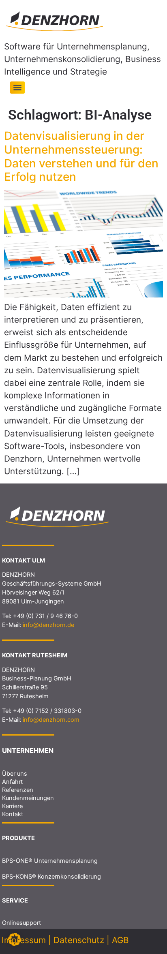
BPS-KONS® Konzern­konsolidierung (51, 876)
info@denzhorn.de (48, 625)
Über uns (14, 773)
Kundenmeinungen (28, 798)
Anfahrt (12, 781)
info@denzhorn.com (51, 719)
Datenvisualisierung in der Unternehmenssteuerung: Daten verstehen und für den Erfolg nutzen (81, 156)
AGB (120, 940)
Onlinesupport (21, 922)
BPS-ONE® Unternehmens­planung (50, 860)
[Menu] (17, 87)
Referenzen (17, 790)
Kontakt (12, 814)
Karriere (12, 806)
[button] (14, 939)
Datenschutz (79, 940)
